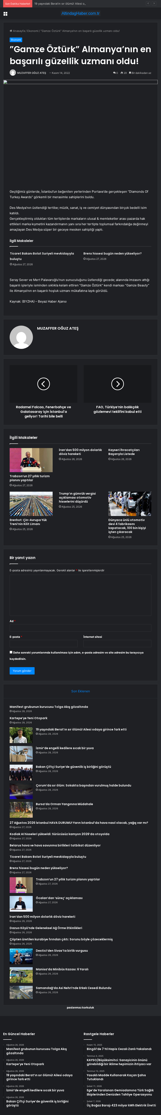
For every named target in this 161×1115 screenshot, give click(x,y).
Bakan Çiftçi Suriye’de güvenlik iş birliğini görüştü (73, 767)
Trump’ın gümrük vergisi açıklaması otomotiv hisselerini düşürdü (77, 497)
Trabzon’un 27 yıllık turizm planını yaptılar (30, 478)
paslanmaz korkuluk (80, 1007)
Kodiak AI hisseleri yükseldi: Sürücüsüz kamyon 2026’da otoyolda (59, 834)
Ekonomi (32, 30)
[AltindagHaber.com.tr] (80, 13)
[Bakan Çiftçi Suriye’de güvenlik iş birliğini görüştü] (21, 772)
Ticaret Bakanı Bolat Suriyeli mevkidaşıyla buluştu (48, 857)
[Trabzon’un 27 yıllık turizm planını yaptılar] (31, 460)
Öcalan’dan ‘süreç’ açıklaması (59, 898)
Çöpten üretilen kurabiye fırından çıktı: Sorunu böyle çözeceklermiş (61, 939)
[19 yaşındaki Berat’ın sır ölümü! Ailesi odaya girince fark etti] (21, 735)
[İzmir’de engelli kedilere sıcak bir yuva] (21, 754)
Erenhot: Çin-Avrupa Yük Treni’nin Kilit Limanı (28, 522)
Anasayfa (18, 30)
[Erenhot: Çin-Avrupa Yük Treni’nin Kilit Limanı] (31, 504)
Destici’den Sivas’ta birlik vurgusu (62, 951)
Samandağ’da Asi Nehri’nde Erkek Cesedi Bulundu (73, 988)
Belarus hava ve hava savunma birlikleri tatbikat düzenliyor (55, 845)
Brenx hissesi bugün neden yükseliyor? (112, 253)
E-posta (16, 636)
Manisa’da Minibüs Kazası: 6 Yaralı (62, 969)
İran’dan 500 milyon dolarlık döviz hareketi (80, 452)
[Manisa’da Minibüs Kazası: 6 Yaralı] (21, 975)
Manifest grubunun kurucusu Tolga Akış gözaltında (49, 707)
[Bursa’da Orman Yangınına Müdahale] (21, 810)
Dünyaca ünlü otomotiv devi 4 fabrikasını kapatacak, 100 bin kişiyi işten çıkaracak (127, 526)
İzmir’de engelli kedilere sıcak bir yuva (65, 748)
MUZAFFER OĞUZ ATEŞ (31, 72)
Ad (13, 621)
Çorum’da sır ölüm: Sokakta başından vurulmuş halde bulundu (83, 785)
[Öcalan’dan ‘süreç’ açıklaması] (21, 904)
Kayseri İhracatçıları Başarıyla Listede (124, 452)
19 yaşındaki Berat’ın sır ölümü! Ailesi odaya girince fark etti (72, 3)
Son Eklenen (80, 691)
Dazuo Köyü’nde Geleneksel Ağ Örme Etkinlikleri (46, 928)
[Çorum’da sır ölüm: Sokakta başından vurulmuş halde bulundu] (21, 791)
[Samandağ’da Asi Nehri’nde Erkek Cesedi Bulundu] (21, 992)
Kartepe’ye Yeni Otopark (28, 718)
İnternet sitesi (92, 636)
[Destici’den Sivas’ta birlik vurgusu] (21, 956)
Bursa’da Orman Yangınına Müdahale (64, 804)
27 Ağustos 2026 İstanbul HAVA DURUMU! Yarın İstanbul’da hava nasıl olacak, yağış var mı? (79, 823)
